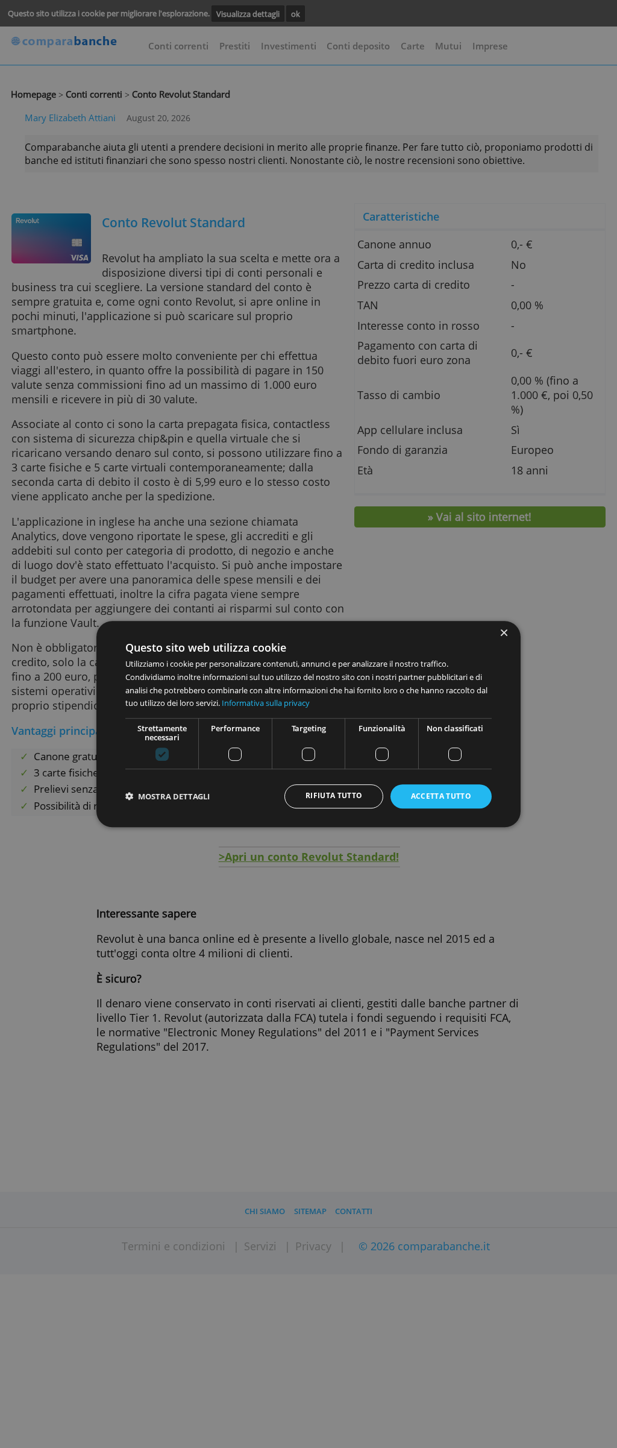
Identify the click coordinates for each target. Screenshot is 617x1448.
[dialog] (308, 724)
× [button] (503, 633)
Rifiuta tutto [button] (334, 796)
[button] (167, 796)
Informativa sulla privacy (266, 702)
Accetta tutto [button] (441, 797)
